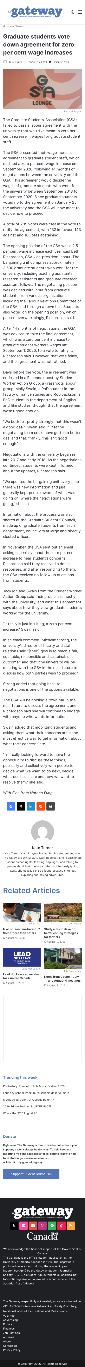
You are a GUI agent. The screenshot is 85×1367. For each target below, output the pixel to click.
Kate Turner (15, 62)
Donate (7, 1324)
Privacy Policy (11, 1350)
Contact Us (10, 1345)
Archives (8, 1337)
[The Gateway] (35, 12)
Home (10, 26)
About (7, 1341)
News (20, 26)
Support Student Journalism (31, 1174)
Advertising (10, 1320)
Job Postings (11, 1332)
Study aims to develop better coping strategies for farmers (61, 933)
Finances (9, 1328)
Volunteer (9, 1315)
